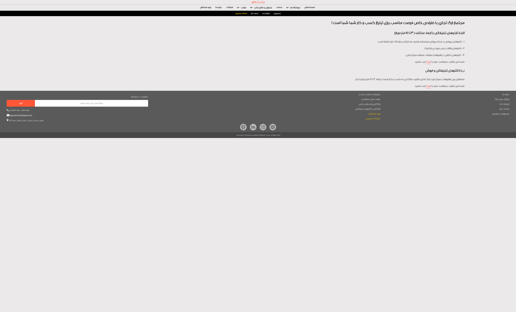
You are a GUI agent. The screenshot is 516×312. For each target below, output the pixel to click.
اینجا (428, 62)
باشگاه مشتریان (241, 13)
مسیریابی (277, 13)
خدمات (279, 7)
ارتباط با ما (266, 13)
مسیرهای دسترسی (500, 114)
